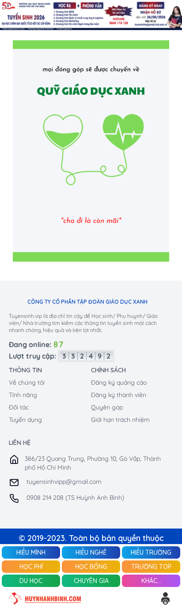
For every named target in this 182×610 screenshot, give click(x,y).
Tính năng (23, 395)
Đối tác (19, 407)
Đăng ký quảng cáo (119, 382)
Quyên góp (107, 407)
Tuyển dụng (25, 420)
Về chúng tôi (27, 382)
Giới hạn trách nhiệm (120, 420)
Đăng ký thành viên (118, 395)
